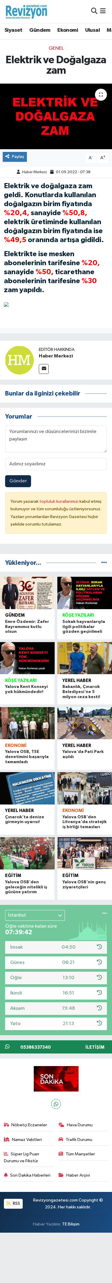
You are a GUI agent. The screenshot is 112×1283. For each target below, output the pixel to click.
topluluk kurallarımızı (59, 501)
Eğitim (13, 875)
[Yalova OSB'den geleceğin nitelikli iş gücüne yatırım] (27, 853)
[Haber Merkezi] (19, 360)
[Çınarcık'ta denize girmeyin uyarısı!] (27, 788)
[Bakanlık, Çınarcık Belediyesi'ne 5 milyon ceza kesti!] (84, 658)
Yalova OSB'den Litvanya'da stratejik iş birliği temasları (84, 822)
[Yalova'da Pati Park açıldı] (84, 723)
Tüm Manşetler (80, 1154)
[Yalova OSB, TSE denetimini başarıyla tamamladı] (27, 723)
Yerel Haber (76, 680)
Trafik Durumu (79, 1139)
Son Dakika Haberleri (30, 1175)
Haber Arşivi (78, 1175)
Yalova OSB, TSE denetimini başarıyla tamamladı (27, 757)
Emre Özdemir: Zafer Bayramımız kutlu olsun (27, 627)
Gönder (18, 481)
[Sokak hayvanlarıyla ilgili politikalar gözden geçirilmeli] (84, 593)
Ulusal (92, 30)
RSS (16, 1203)
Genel (56, 48)
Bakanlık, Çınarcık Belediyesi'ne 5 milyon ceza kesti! (81, 692)
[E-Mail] (44, 369)
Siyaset (13, 30)
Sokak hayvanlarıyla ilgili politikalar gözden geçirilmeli (83, 627)
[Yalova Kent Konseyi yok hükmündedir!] (27, 658)
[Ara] (94, 11)
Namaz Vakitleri (27, 1139)
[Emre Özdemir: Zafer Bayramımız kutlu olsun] (27, 593)
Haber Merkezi (34, 172)
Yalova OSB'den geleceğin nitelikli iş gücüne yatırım (26, 887)
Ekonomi (67, 30)
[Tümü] (104, 562)
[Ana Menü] (103, 11)
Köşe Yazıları (78, 615)
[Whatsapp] (56, 1104)
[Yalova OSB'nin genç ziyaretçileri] (84, 853)
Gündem (39, 30)
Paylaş (18, 156)
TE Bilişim (70, 1224)
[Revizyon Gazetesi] (26, 11)
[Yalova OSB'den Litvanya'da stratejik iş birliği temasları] (84, 788)
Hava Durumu (80, 1125)
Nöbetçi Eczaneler (29, 1125)
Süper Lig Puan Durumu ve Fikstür (21, 1157)
